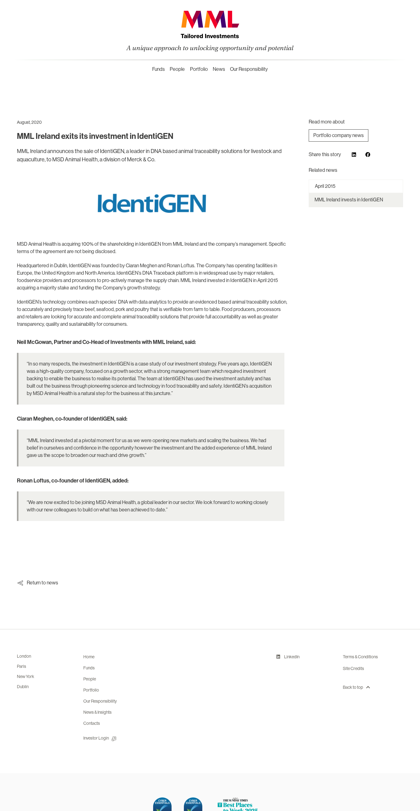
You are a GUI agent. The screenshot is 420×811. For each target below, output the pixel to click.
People (177, 69)
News (219, 69)
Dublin (23, 686)
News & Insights (97, 712)
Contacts (91, 723)
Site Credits (353, 668)
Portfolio (199, 69)
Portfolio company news (338, 135)
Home (88, 656)
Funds (158, 69)
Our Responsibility (249, 69)
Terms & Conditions (360, 656)
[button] (354, 154)
